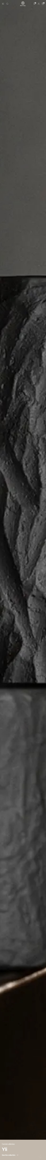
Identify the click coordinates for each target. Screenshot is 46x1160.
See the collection (8, 1155)
